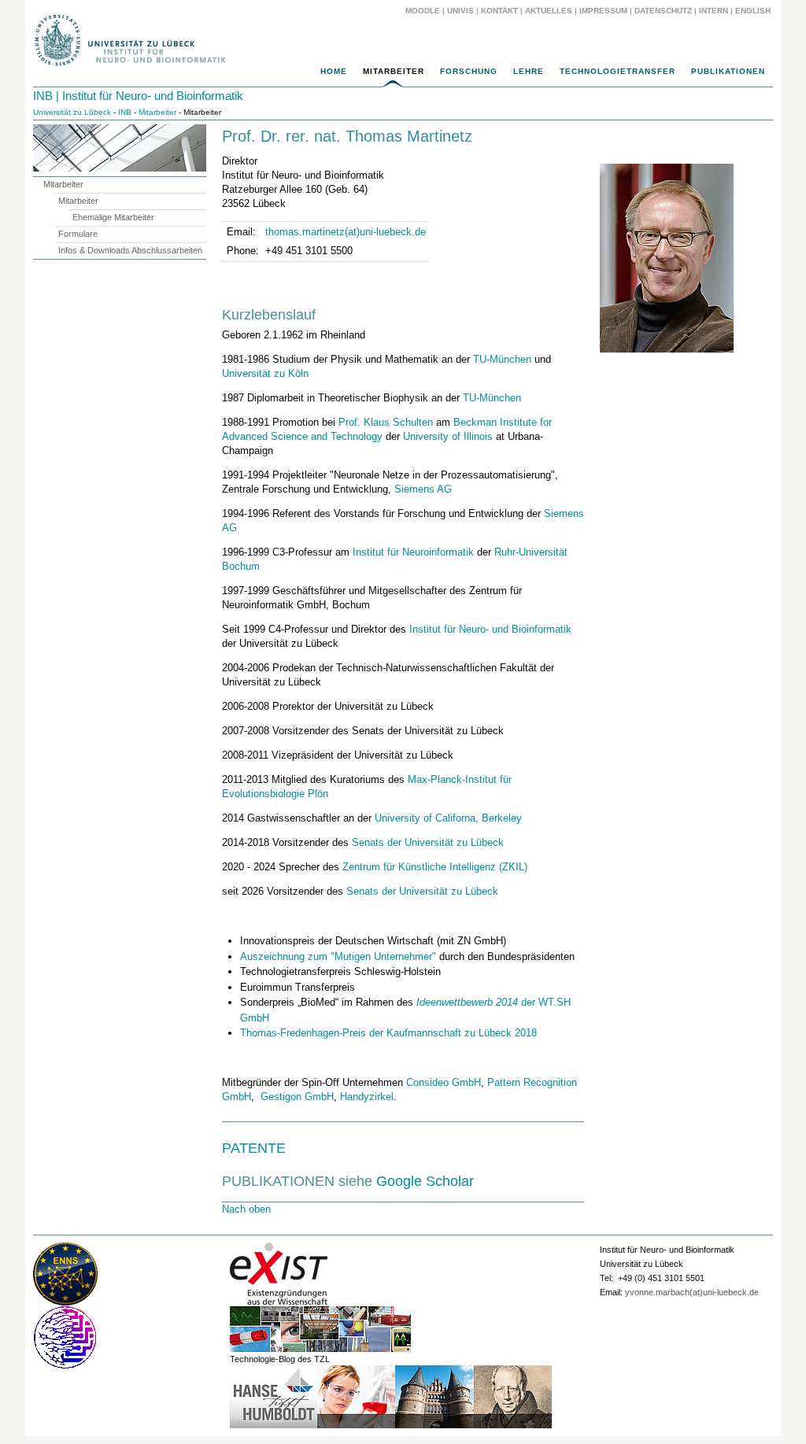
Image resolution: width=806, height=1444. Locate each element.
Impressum (603, 10)
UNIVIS (460, 10)
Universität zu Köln (265, 373)
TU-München (502, 359)
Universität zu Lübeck (72, 112)
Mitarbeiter (393, 71)
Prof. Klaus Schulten (385, 422)
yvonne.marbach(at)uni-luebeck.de (692, 1292)
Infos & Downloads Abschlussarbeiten (130, 250)
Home (333, 71)
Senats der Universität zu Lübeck (428, 842)
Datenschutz (663, 10)
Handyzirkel (367, 1096)
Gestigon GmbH (297, 1096)
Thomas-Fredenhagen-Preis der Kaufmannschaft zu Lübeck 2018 (388, 1033)
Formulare (78, 233)
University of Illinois (448, 436)
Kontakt (499, 10)
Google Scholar (425, 1181)
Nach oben (246, 1209)
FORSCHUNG (468, 71)
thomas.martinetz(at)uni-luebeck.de (345, 232)
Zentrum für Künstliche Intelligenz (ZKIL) (434, 867)
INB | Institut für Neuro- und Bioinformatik (138, 95)
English (754, 10)
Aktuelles (548, 10)
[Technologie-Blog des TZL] (320, 1349)
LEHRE (528, 71)
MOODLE (422, 10)
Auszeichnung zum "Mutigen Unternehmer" (338, 956)
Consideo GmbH (443, 1082)
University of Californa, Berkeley (448, 818)
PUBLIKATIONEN (728, 71)
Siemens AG (423, 489)
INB (124, 112)
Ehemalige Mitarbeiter (113, 217)
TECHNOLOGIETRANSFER (617, 71)
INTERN (713, 10)
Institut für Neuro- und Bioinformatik (490, 629)
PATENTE (254, 1148)
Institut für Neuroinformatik (413, 552)
